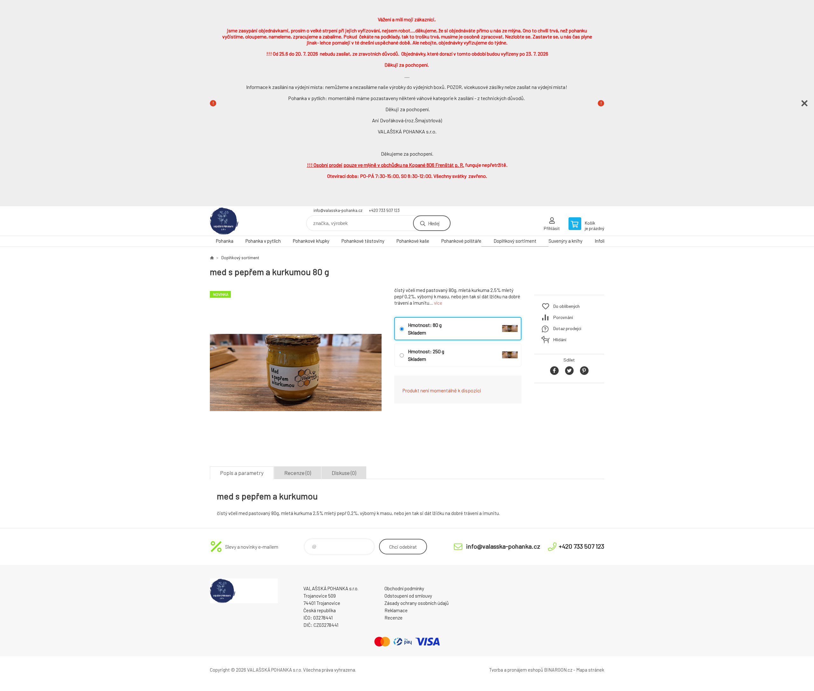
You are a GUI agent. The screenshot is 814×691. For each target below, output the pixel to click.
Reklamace (396, 610)
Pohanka (224, 241)
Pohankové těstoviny (362, 241)
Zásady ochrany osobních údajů (416, 603)
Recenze (393, 617)
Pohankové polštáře (461, 241)
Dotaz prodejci (567, 328)
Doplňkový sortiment (514, 241)
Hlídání (559, 339)
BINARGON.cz (558, 670)
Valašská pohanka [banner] (248, 221)
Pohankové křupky (311, 241)
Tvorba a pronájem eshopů (516, 670)
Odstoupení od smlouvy (408, 596)
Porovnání (563, 317)
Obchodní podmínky (404, 588)
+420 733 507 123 (384, 210)
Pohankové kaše (413, 241)
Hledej (433, 223)
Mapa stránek (590, 670)
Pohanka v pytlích (263, 241)
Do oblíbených (566, 306)
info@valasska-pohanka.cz (338, 210)
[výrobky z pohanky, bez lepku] (212, 258)
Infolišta (603, 241)
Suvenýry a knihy (565, 241)
